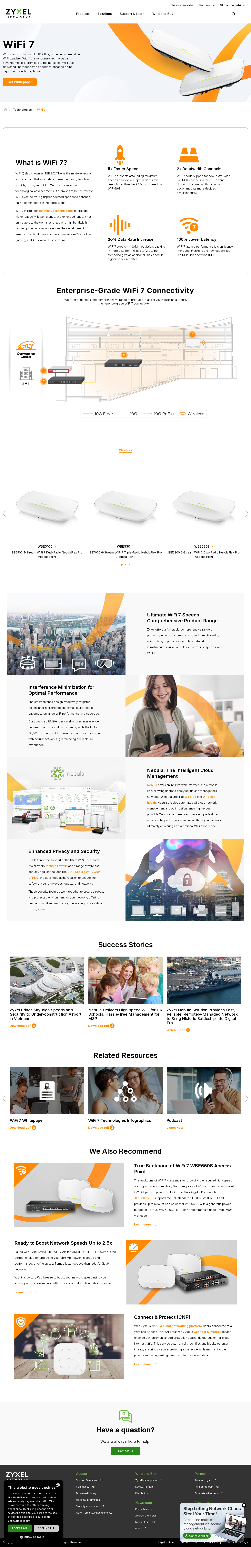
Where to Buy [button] (162, 14)
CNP (97, 872)
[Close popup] (244, 1505)
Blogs (138, 1528)
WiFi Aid (190, 797)
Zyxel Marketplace (146, 1480)
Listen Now (175, 1127)
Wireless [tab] (125, 450)
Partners (205, 5)
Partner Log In (203, 1480)
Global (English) (230, 5)
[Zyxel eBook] (212, 1522)
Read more (23, 1520)
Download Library (86, 1493)
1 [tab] (122, 565)
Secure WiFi (83, 872)
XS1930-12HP (144, 1198)
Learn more (142, 1224)
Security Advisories (87, 1506)
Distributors (142, 1493)
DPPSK (33, 878)
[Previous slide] (5, 513)
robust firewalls (56, 866)
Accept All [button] (20, 1528)
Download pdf (20, 1026)
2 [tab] (125, 565)
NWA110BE (123, 546)
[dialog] (33, 1511)
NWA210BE (202, 546)
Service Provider (182, 5)
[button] (33, 1537)
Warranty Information (88, 1499)
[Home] (6, 109)
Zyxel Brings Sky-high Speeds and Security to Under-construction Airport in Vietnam (45, 1014)
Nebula (152, 785)
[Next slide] (245, 513)
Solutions (104, 14)
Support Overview (86, 1480)
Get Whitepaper (20, 82)
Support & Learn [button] (132, 14)
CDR (70, 872)
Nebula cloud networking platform (177, 1326)
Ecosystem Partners (206, 1493)
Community (82, 1486)
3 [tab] (129, 565)
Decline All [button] (46, 1528)
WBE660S (45, 546)
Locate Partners (144, 1486)
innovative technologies (56, 211)
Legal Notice (166, 1542)
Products (83, 14)
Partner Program (204, 1486)
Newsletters (142, 1522)
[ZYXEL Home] (18, 13)
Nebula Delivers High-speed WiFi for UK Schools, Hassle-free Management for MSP (125, 1014)
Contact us (125, 1451)
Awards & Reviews (145, 1515)
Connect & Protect (207, 1332)
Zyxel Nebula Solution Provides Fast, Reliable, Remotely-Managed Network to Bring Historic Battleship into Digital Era (202, 1016)
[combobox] (58, 1485)
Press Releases (144, 1509)
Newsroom (143, 1503)
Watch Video (176, 1030)
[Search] (233, 14)
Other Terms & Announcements (94, 1512)
